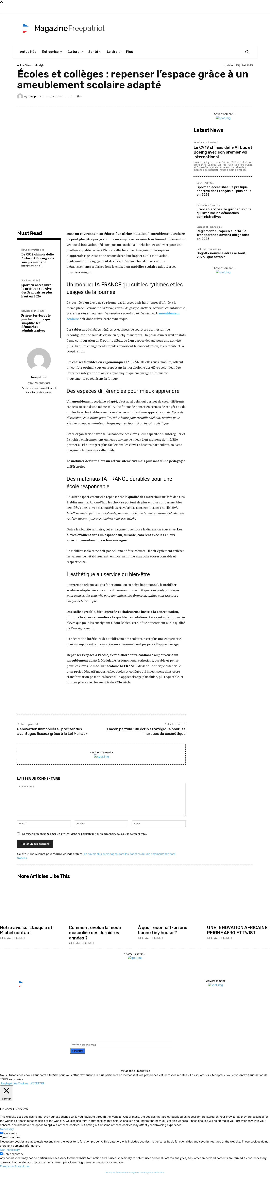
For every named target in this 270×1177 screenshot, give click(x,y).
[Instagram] (213, 9)
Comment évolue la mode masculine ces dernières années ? (95, 933)
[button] (247, 52)
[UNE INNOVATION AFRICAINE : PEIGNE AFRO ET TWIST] (238, 902)
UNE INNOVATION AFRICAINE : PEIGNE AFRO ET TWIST (238, 930)
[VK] (230, 96)
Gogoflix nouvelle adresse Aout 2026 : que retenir (221, 255)
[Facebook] (205, 9)
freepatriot (36, 96)
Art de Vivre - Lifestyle (30, 65)
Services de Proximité (32, 311)
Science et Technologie (209, 227)
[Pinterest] (221, 96)
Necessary (10, 1133)
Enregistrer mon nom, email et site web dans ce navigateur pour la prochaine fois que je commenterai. (84, 834)
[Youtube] (230, 9)
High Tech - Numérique (209, 249)
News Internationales (32, 250)
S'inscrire (77, 1051)
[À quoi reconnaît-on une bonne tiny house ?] (169, 902)
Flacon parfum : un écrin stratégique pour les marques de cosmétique (146, 731)
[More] (249, 96)
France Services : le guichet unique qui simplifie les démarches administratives (36, 323)
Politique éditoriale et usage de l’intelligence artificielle (135, 1172)
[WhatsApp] (239, 96)
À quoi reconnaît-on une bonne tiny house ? (162, 930)
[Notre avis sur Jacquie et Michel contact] (31, 902)
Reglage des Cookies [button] (14, 1083)
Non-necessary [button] (10, 1149)
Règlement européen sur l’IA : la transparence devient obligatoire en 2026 (223, 234)
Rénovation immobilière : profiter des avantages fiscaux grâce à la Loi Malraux (52, 731)
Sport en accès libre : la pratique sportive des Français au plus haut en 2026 (37, 290)
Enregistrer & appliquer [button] (15, 1166)
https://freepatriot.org (39, 383)
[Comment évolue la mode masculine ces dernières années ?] (100, 902)
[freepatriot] (20, 96)
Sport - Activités (29, 280)
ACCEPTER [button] (37, 1083)
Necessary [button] (7, 1129)
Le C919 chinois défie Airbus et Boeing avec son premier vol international (38, 260)
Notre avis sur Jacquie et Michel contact (26, 930)
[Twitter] (221, 9)
